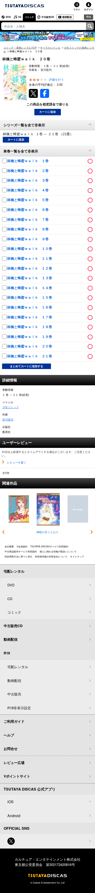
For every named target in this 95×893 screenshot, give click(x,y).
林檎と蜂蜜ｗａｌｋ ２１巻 (30, 356)
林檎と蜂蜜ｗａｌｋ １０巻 (30, 249)
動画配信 (67, 17)
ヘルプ (9, 735)
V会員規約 (22, 546)
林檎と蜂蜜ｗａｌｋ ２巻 (28, 171)
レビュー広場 (14, 762)
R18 (88, 16)
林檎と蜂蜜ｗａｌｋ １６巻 (30, 307)
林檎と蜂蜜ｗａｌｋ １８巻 (30, 327)
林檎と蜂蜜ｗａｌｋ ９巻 (28, 239)
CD (19, 17)
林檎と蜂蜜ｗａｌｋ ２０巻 (30, 346)
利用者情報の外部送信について (51, 556)
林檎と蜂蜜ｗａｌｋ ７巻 (28, 219)
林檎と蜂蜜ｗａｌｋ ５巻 (28, 200)
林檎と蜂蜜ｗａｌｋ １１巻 (30, 258)
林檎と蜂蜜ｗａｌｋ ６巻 (28, 210)
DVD (8, 17)
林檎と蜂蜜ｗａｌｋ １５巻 (30, 297)
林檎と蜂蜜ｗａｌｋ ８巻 (28, 229)
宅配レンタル (17, 666)
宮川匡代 (7, 419)
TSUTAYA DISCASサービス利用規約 (49, 546)
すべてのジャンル (50, 47)
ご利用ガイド (14, 721)
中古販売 (14, 694)
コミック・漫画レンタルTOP (20, 47)
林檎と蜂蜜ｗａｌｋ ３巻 (28, 180)
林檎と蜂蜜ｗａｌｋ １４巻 (30, 288)
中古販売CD (48, 17)
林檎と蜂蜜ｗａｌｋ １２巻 (30, 268)
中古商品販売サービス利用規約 (21, 551)
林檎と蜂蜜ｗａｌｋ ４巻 (28, 190)
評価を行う (56, 79)
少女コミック (10, 407)
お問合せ (11, 748)
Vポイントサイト (17, 776)
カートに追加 (47, 111)
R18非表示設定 (19, 707)
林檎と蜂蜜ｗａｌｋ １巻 (28, 161)
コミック (29, 17)
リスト (76, 9)
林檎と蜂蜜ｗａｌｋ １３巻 (30, 278)
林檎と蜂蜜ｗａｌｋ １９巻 (30, 337)
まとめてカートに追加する (26, 366)
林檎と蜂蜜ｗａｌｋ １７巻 (30, 317)
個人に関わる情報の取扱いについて (58, 551)
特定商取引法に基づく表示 (18, 556)
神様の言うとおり (47, 532)
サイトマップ (77, 556)
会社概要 (9, 546)
